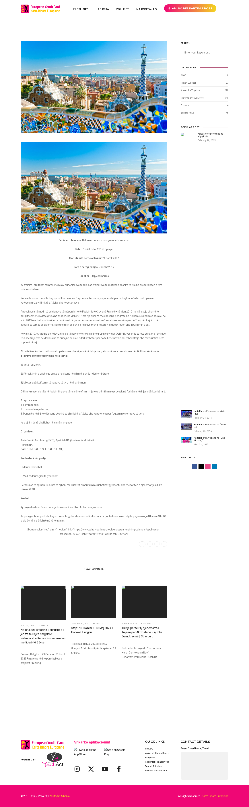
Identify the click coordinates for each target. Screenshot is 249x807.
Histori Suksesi (188, 83)
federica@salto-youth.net (43, 476)
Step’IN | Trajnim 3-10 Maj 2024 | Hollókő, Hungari (92, 630)
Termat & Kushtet (153, 766)
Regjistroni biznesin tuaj (157, 762)
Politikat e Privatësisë (156, 770)
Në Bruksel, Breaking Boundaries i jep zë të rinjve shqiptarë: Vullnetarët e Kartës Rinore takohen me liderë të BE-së (43, 636)
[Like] (142, 544)
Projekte (185, 105)
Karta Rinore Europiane (215, 796)
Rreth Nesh (81, 9)
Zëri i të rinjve (187, 113)
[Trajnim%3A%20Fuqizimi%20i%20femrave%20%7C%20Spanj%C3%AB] (150, 544)
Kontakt (149, 748)
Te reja (103, 9)
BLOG (183, 75)
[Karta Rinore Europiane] (42, 8)
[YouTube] (105, 769)
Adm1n (44, 625)
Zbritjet (122, 9)
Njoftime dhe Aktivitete (192, 98)
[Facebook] (119, 769)
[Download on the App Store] (86, 752)
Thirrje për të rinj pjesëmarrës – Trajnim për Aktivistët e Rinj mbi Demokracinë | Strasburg (142, 632)
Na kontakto (146, 9)
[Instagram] (77, 769)
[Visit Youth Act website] (52, 759)
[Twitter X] (91, 769)
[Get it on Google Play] (116, 752)
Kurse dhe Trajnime (190, 90)
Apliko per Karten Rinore (192, 8)
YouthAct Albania (59, 796)
